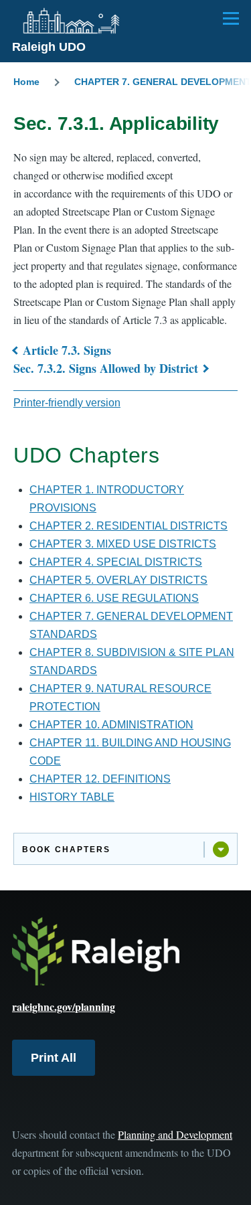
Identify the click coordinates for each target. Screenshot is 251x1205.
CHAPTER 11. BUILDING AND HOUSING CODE (130, 752)
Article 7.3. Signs (67, 350)
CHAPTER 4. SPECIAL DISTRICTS (115, 562)
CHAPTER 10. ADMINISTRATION (111, 724)
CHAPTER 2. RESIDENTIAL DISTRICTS (128, 526)
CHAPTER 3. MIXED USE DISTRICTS (122, 544)
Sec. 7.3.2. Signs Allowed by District (105, 368)
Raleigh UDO (49, 47)
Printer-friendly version (66, 402)
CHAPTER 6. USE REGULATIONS (114, 598)
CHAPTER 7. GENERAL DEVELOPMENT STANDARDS (131, 625)
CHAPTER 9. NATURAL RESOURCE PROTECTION (120, 697)
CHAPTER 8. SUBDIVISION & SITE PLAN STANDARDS (131, 661)
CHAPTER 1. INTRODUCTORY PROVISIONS (106, 498)
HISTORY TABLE (71, 797)
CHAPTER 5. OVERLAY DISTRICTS (118, 580)
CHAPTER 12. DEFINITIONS (100, 779)
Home (26, 81)
